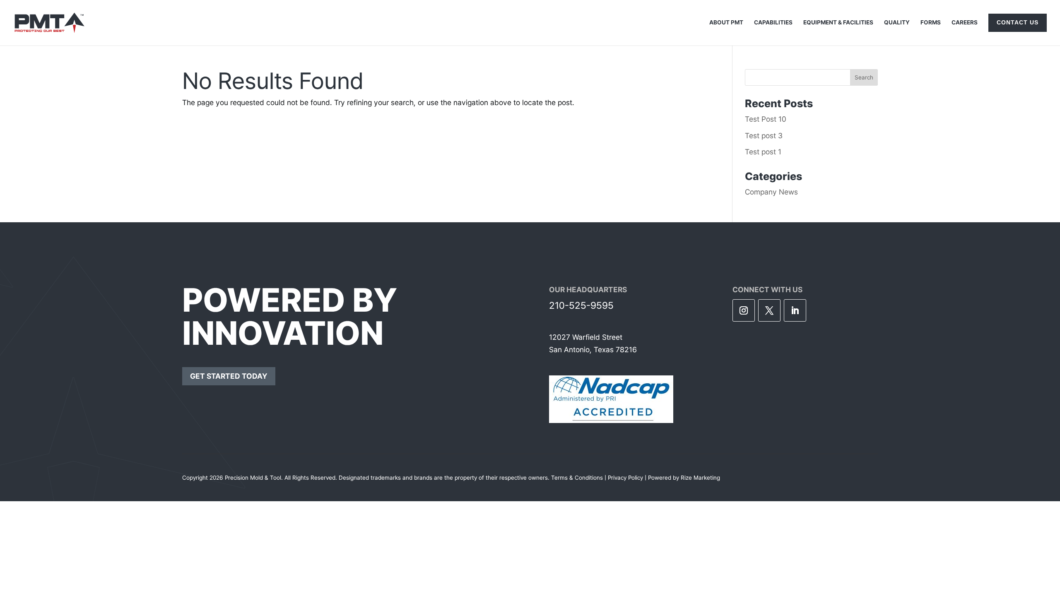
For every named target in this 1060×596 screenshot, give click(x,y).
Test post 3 (764, 135)
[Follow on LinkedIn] (795, 310)
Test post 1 (763, 151)
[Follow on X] (769, 310)
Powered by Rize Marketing (684, 477)
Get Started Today (228, 376)
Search (864, 77)
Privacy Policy (625, 477)
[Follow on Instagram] (743, 310)
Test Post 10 (765, 119)
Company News (771, 191)
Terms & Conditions (577, 477)
